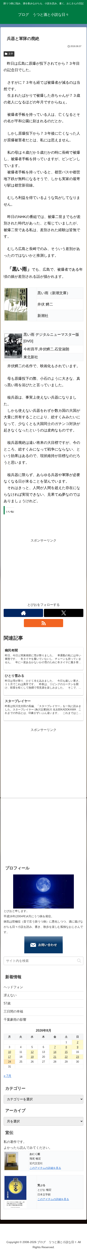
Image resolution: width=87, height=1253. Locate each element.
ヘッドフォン (13, 987)
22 (66, 1056)
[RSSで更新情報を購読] (43, 623)
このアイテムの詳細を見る (45, 1167)
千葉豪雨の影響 (15, 1019)
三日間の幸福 (13, 1011)
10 (9, 1051)
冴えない (10, 995)
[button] (79, 960)
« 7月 (7, 1076)
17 (9, 1056)
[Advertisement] (43, 572)
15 (66, 1051)
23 (77, 1056)
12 (32, 1051)
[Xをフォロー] (63, 613)
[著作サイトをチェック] (23, 613)
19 (32, 1056)
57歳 (7, 1003)
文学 (10, 53)
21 (54, 1056)
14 (54, 1051)
